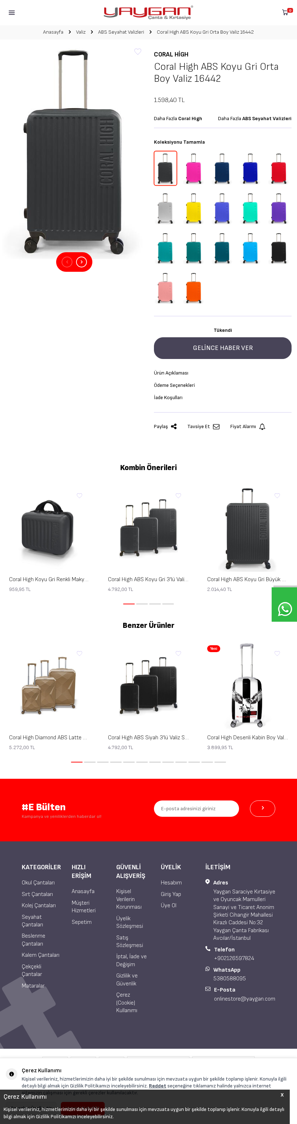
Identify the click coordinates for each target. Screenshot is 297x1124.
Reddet (157, 1086)
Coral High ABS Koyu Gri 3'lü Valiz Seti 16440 (148, 579)
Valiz (80, 32)
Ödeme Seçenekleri (174, 385)
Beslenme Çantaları (33, 940)
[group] (74, 150)
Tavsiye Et (198, 426)
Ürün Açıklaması (171, 373)
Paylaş (161, 426)
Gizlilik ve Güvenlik (127, 979)
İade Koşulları (168, 397)
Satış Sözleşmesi (129, 941)
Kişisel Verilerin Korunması (129, 899)
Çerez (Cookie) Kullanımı (126, 1003)
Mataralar (33, 986)
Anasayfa (53, 32)
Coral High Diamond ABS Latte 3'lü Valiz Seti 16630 (49, 737)
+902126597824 (234, 958)
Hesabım (171, 882)
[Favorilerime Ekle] (79, 496)
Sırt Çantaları (37, 894)
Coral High (171, 54)
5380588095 (229, 978)
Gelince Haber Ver (223, 348)
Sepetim (82, 922)
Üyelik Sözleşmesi (129, 922)
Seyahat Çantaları (32, 921)
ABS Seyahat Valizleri (121, 32)
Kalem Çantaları (40, 955)
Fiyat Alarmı (243, 426)
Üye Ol (168, 905)
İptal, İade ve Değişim (131, 960)
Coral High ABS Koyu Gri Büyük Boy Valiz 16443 (247, 579)
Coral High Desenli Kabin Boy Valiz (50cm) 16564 (247, 737)
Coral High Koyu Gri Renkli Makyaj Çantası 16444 (49, 579)
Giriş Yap (171, 894)
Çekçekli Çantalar (32, 970)
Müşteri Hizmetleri (84, 907)
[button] (67, 262)
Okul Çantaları (38, 882)
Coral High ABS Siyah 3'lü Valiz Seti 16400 (148, 737)
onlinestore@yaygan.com (244, 999)
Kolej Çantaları (39, 905)
